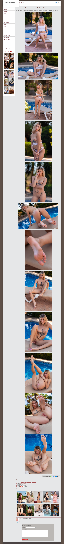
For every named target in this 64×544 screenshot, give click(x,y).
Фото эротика (10, 542)
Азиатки (5, 26)
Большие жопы (6, 46)
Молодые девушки (7, 33)
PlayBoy (5, 24)
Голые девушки (6, 7)
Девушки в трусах (6, 22)
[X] (57, 476)
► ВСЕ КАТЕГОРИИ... (7, 48)
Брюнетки (5, 9)
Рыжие (5, 13)
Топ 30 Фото (23, 2)
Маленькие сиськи (7, 39)
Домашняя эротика (7, 31)
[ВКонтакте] (53, 476)
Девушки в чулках (6, 41)
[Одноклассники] (54, 476)
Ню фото (5, 44)
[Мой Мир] (56, 476)
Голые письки (28, 482)
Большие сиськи (6, 37)
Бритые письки (34, 482)
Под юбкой (5, 20)
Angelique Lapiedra (23, 483)
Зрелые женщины (7, 35)
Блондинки (5, 11)
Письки (5, 15)
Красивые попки (6, 18)
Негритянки (6, 28)
